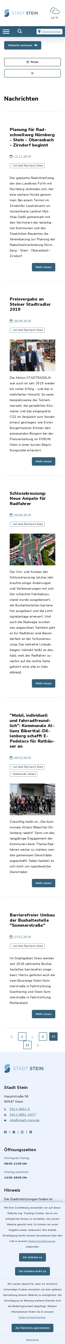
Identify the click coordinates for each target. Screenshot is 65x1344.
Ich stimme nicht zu (32, 1271)
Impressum (32, 1339)
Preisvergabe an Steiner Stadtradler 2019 (30, 304)
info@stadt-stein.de (25, 1120)
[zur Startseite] (21, 13)
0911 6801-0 (20, 1109)
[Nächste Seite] (38, 1045)
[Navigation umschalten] (6, 31)
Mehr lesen (43, 267)
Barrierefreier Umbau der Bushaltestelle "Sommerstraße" (32, 920)
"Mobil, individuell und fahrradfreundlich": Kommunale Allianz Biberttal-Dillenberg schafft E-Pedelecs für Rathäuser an (32, 730)
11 (27, 1045)
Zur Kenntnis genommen (32, 1328)
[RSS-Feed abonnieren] (32, 73)
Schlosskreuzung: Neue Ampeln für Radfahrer (28, 498)
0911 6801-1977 (23, 1115)
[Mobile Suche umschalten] (20, 31)
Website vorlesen (20, 45)
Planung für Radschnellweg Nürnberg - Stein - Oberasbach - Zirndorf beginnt (32, 137)
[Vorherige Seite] (12, 1036)
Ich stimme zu (32, 1257)
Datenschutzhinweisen (41, 1241)
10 (53, 1036)
